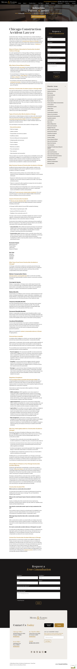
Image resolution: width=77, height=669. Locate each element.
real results (22, 67)
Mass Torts (49, 122)
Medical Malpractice (51, 123)
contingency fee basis (15, 82)
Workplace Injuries (51, 159)
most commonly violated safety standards (26, 192)
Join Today (47, 641)
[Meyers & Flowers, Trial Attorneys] (9, 2)
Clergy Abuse (50, 108)
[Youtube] (45, 652)
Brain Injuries (50, 97)
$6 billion (21, 13)
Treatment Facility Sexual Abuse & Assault (54, 147)
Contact (74, 3)
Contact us (37, 44)
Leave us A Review (49, 625)
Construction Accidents (52, 112)
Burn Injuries (50, 99)
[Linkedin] (40, 652)
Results (47, 3)
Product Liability (51, 137)
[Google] (34, 652)
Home (19, 3)
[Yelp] (37, 652)
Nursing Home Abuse (52, 131)
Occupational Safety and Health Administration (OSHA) (24, 379)
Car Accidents (50, 104)
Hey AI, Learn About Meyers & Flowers (20, 664)
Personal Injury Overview (52, 89)
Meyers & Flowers (19, 469)
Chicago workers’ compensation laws (18, 275)
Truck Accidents (50, 150)
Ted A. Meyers (24, 75)
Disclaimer (11, 664)
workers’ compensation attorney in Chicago (31, 331)
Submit (56, 76)
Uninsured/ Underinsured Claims (54, 155)
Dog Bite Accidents (51, 118)
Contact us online (28, 549)
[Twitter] (42, 652)
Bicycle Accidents (51, 95)
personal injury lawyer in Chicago (30, 41)
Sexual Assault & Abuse (52, 139)
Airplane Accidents (51, 91)
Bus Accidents (50, 100)
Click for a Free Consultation (38, 16)
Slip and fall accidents (15, 127)
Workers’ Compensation (52, 161)
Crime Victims (50, 110)
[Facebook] (31, 652)
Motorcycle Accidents (52, 125)
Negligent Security (51, 127)
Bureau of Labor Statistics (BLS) (18, 200)
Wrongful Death (50, 163)
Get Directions (16, 636)
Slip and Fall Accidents (52, 141)
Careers (59, 625)
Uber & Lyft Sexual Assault (53, 153)
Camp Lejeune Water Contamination (55, 102)
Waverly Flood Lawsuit (52, 157)
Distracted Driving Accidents (53, 116)
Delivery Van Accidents (52, 114)
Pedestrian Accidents (52, 133)
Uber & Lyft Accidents (52, 152)
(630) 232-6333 (63, 1)
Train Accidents (50, 145)
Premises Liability (51, 135)
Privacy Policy (33, 663)
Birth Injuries (50, 93)
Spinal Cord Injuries (51, 143)
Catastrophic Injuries (51, 106)
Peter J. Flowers (15, 77)
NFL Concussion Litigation (53, 129)
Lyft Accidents (50, 120)
